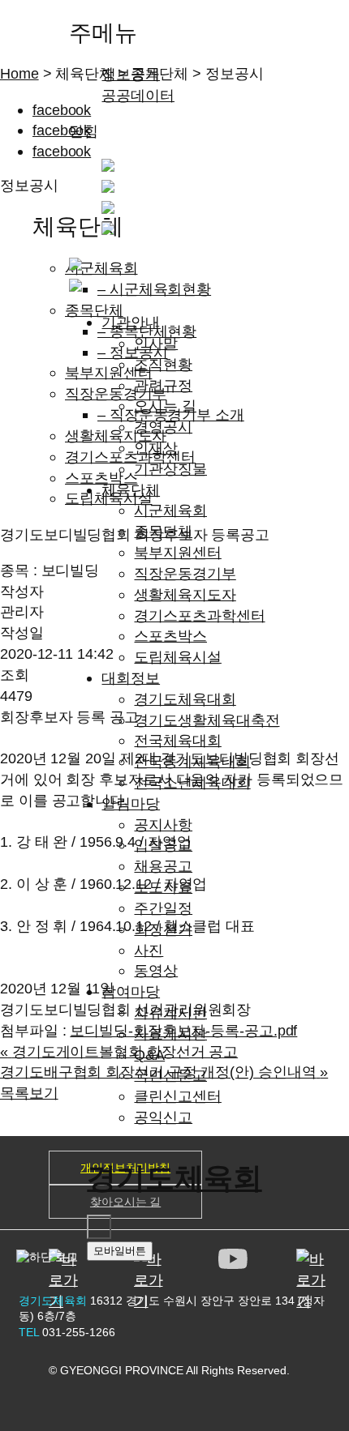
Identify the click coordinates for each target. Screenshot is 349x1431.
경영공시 (163, 426)
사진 (148, 950)
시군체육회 (170, 510)
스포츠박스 (170, 635)
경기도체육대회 (184, 698)
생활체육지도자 (184, 594)
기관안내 (130, 322)
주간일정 (163, 907)
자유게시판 (170, 1012)
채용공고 (163, 865)
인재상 (156, 447)
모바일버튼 (119, 1251)
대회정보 (130, 677)
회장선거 (163, 929)
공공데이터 (137, 95)
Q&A (149, 1054)
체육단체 (130, 489)
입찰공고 (163, 844)
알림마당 (130, 803)
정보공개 (130, 74)
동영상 (156, 970)
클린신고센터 (177, 1095)
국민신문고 (170, 1074)
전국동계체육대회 (192, 761)
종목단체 (163, 531)
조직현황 (163, 364)
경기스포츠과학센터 (199, 615)
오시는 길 (165, 405)
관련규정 (163, 385)
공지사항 (163, 824)
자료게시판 (170, 1033)
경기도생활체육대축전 (206, 719)
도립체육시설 (177, 656)
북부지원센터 (177, 552)
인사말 (156, 343)
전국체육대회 (177, 740)
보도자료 (163, 886)
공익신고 (163, 1117)
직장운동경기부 (184, 573)
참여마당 (130, 991)
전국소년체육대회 (192, 782)
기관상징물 (170, 468)
